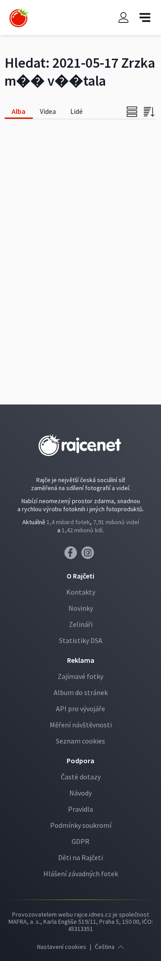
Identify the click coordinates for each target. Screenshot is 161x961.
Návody (80, 792)
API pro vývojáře (80, 708)
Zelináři (81, 624)
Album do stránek (81, 692)
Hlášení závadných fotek (80, 873)
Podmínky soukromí (80, 825)
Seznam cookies (80, 740)
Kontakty (80, 591)
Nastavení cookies (61, 946)
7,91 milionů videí (116, 522)
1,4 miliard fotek (68, 522)
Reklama (80, 660)
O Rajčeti (80, 575)
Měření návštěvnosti (81, 724)
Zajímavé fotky (80, 676)
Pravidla (80, 808)
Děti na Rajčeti (80, 857)
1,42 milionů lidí (82, 530)
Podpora (80, 760)
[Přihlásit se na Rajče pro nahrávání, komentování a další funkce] (123, 18)
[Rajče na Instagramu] (89, 555)
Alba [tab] (18, 111)
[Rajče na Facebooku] (72, 555)
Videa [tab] (48, 111)
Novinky (80, 608)
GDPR (80, 841)
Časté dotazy (81, 776)
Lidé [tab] (76, 111)
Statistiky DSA (80, 640)
